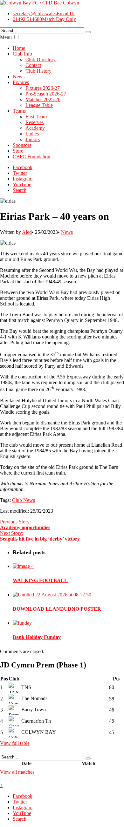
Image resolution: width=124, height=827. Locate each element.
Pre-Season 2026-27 (45, 93)
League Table (39, 105)
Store (18, 151)
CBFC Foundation (31, 156)
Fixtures (21, 82)
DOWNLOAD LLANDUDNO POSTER (57, 609)
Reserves (34, 122)
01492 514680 (44, 19)
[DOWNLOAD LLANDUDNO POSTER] (52, 594)
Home (19, 48)
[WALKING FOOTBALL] (23, 566)
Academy (35, 128)
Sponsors (22, 145)
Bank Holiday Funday (37, 637)
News (18, 76)
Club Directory (40, 59)
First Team (36, 116)
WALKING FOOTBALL (40, 580)
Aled (27, 232)
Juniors (32, 139)
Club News (23, 500)
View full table (15, 743)
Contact (33, 65)
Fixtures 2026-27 (42, 88)
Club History (38, 71)
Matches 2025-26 (42, 99)
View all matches (17, 772)
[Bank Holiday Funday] (22, 623)
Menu (6, 37)
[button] (16, 37)
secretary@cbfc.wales (44, 13)
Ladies (32, 133)
